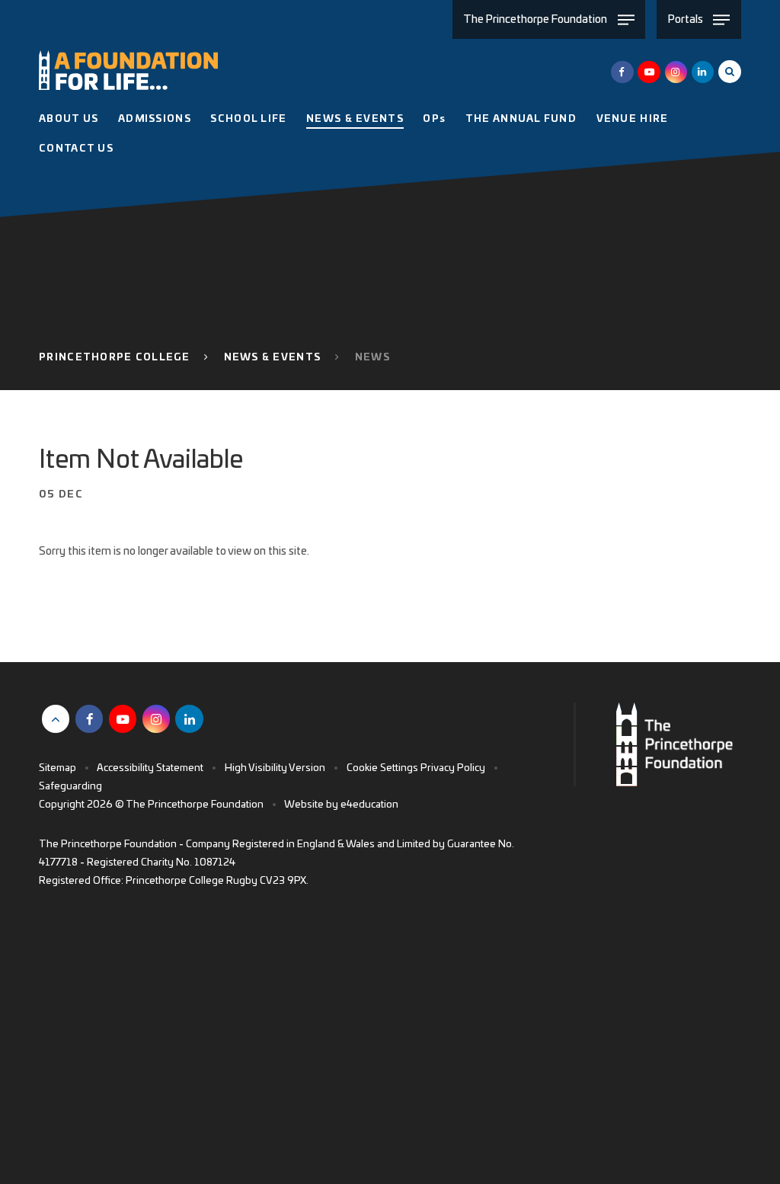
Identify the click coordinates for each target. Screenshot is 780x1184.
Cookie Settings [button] (382, 768)
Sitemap (57, 768)
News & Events (272, 358)
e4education (369, 805)
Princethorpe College (114, 358)
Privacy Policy (452, 768)
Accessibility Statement (150, 768)
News (372, 358)
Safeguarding (70, 787)
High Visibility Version (275, 768)
